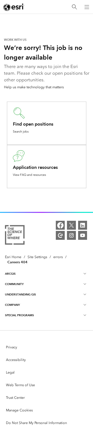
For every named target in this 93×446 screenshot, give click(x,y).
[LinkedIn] (82, 225)
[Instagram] (71, 235)
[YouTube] (82, 235)
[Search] (74, 7)
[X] (71, 225)
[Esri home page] (13, 7)
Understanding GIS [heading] (20, 294)
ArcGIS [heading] (10, 273)
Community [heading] (14, 284)
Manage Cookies (19, 410)
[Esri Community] (60, 235)
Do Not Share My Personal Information (36, 423)
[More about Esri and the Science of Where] (15, 236)
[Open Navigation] (87, 7)
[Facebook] (60, 225)
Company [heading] (12, 305)
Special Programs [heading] (19, 315)
